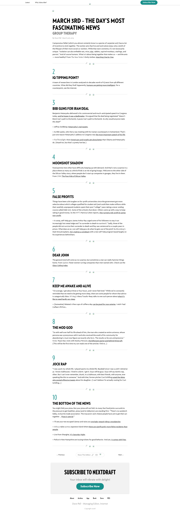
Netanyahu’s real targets (78, 127)
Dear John (60, 255)
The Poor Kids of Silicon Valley (74, 176)
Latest (27, 2)
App (88, 498)
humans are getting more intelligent (101, 85)
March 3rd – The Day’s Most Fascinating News (88, 24)
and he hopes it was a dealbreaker (71, 116)
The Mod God (62, 327)
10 (54, 397)
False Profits (63, 197)
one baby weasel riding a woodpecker (106, 422)
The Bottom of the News (71, 403)
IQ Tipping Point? (65, 78)
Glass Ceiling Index (60, 266)
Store (102, 498)
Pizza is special (67, 417)
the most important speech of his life (110, 135)
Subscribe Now (149, 2)
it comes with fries (118, 440)
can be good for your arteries (104, 304)
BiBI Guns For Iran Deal (70, 108)
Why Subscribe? (41, 2)
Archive (80, 498)
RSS (108, 498)
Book (94, 498)
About (72, 498)
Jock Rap (59, 364)
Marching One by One (104, 57)
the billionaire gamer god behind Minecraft (105, 341)
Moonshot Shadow (67, 163)
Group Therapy (64, 33)
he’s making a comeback (80, 232)
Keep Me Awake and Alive (71, 286)
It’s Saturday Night (77, 435)
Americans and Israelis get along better (86, 140)
